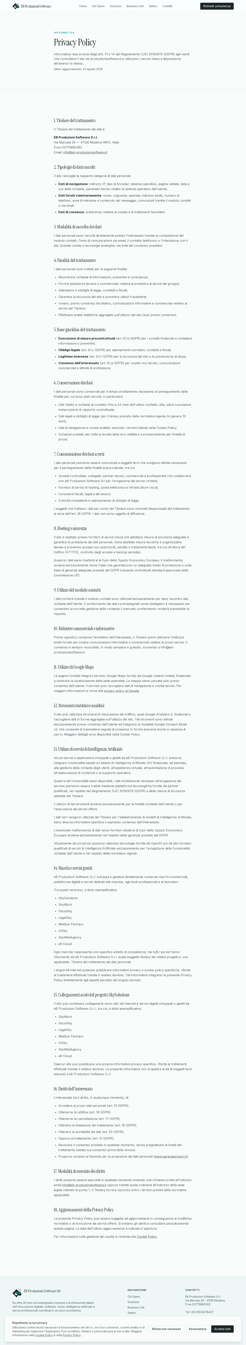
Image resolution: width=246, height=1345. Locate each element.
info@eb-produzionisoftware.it (85, 152)
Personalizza (197, 1329)
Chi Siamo (98, 6)
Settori (153, 6)
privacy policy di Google (121, 691)
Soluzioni (115, 6)
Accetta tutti (222, 1329)
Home (83, 6)
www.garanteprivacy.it (171, 1156)
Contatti (167, 6)
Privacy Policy (72, 1335)
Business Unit (135, 6)
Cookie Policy (147, 1237)
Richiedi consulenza (217, 6)
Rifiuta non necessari (166, 1329)
